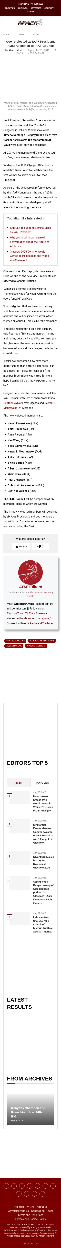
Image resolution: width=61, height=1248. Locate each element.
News (21, 34)
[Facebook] (6, 1186)
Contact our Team (42, 1211)
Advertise (36, 8)
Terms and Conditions (30, 1215)
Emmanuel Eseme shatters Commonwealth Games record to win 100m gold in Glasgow (43, 833)
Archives (22, 8)
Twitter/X (13, 613)
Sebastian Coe (14, 646)
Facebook (25, 618)
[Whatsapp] (37, 1186)
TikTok (29, 613)
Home (6, 34)
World (36, 34)
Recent (19, 782)
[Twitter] (29, 1186)
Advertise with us (18, 1211)
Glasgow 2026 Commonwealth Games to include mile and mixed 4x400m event (29, 256)
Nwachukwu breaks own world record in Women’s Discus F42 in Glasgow (43, 803)
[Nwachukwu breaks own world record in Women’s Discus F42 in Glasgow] (19, 797)
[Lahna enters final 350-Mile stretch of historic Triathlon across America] (19, 918)
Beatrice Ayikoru (13, 403)
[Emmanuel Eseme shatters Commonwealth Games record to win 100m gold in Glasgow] (19, 826)
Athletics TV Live (24, 1206)
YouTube (47, 623)
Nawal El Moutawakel (42, 641)
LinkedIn (32, 623)
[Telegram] (34, 1194)
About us (10, 8)
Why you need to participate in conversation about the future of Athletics (29, 242)
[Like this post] (19, 688)
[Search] (57, 22)
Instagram (43, 618)
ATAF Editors (15, 50)
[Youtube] (53, 1186)
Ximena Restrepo (36, 646)
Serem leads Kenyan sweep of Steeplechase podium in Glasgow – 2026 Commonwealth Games (43, 892)
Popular (42, 782)
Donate (30, 11)
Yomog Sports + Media (41, 1227)
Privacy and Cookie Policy (30, 1219)
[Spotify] (19, 1194)
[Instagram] (14, 1186)
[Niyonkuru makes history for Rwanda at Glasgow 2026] (19, 858)
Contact (49, 8)
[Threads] (26, 1194)
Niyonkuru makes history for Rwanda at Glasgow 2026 (43, 862)
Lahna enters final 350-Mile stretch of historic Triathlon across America (43, 924)
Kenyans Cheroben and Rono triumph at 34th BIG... (28, 1112)
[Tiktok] (45, 1186)
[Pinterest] (42, 1194)
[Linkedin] (22, 1186)
